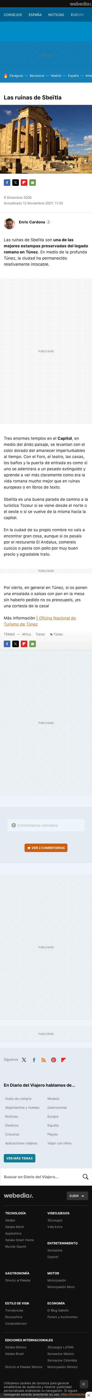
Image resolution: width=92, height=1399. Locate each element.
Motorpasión (56, 1280)
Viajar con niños (59, 1143)
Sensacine (55, 1250)
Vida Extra (54, 1227)
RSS (43, 1059)
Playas (52, 1134)
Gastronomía (57, 1107)
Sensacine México (60, 1354)
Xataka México (15, 1347)
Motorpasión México (62, 1367)
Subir (74, 1196)
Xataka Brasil (14, 1354)
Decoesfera (13, 1317)
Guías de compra (18, 1099)
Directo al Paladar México (23, 1367)
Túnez (40, 634)
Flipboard (24, 182)
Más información (73, 1394)
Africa (26, 634)
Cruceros (12, 1134)
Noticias (56, 15)
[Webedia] (81, 4)
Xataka (10, 1220)
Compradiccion (16, 1323)
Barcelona (37, 75)
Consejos (13, 15)
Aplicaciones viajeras (21, 1143)
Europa (77, 15)
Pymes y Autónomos (62, 1317)
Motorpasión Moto (61, 1287)
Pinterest (53, 1059)
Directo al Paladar (18, 1280)
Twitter (15, 182)
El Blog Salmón (58, 1310)
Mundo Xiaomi (15, 1246)
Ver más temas (19, 1158)
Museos (53, 1099)
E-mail (32, 182)
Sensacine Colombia (62, 1360)
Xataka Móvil (14, 1227)
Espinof (53, 1257)
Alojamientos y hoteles (22, 1107)
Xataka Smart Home (19, 1240)
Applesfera (13, 1233)
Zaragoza (16, 75)
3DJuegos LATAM (60, 1347)
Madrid (56, 75)
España (35, 15)
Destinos (11, 1125)
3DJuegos (54, 1220)
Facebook (7, 182)
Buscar (85, 1177)
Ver (48, 848)
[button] (34, 222)
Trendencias (14, 1310)
